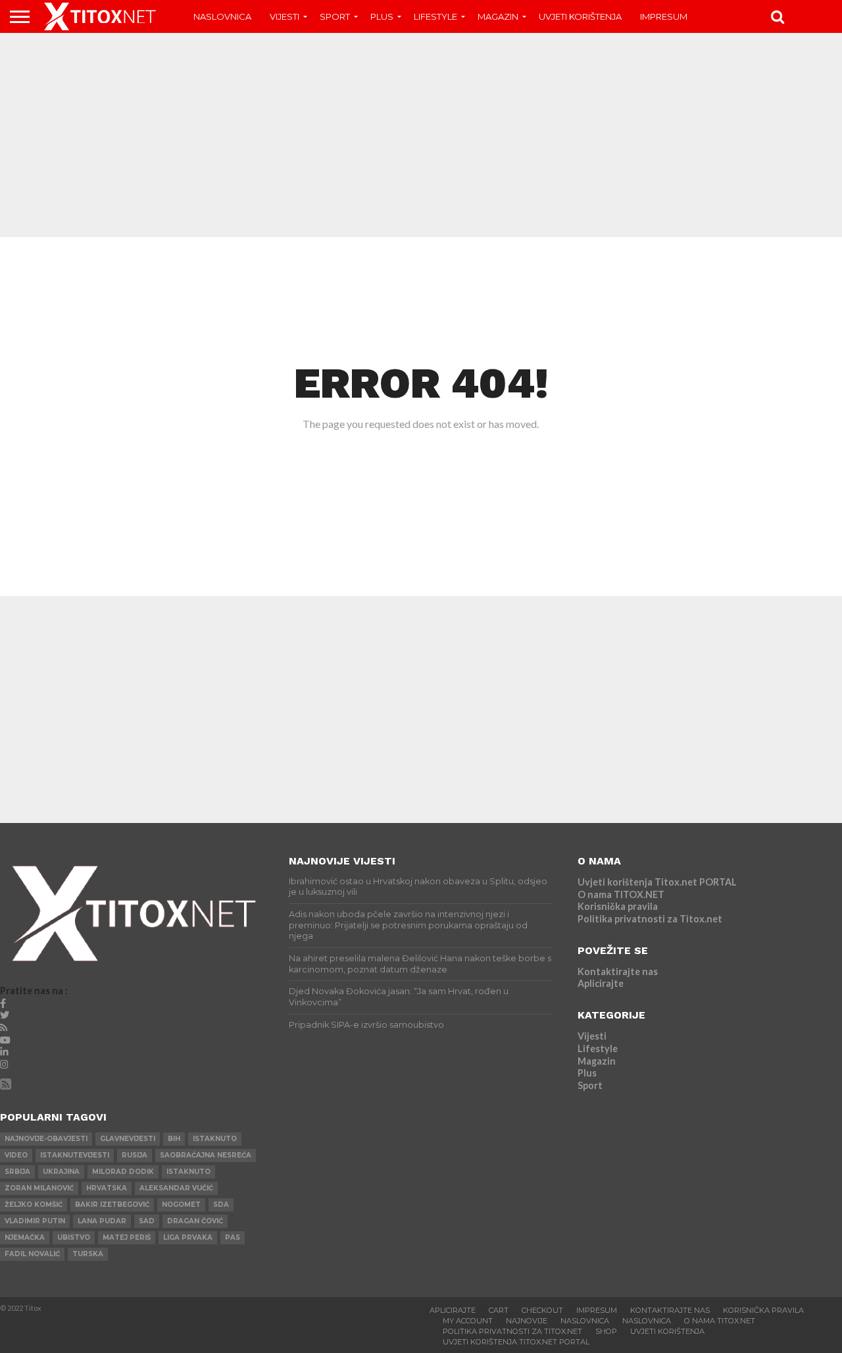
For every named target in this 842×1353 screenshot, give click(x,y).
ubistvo (73, 1237)
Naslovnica (222, 16)
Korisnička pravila (618, 906)
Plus (381, 16)
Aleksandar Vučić (176, 1188)
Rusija (134, 1155)
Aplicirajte (601, 983)
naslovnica (646, 1320)
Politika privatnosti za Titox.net (650, 918)
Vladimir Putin (35, 1221)
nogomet (181, 1204)
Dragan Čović (195, 1221)
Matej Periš (127, 1237)
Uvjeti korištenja (580, 16)
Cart (498, 1310)
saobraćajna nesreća (205, 1155)
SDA (221, 1204)
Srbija (17, 1171)
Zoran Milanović (39, 1188)
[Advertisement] (421, 135)
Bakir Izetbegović (112, 1204)
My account (468, 1320)
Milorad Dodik (123, 1171)
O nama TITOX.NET (621, 894)
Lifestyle (435, 16)
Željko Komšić (33, 1204)
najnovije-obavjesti (46, 1138)
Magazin (498, 16)
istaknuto (215, 1138)
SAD (147, 1221)
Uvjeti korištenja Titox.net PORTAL (657, 882)
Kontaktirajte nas (618, 971)
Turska (87, 1254)
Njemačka (25, 1237)
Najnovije (526, 1320)
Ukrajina (61, 1171)
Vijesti (284, 16)
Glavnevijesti (127, 1138)
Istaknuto (188, 1171)
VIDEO (16, 1155)
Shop (606, 1331)
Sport (335, 16)
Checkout (542, 1310)
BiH (174, 1138)
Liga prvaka (187, 1237)
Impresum (663, 16)
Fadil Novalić (32, 1254)
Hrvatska (106, 1188)
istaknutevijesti (74, 1155)
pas (232, 1237)
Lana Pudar (102, 1221)
